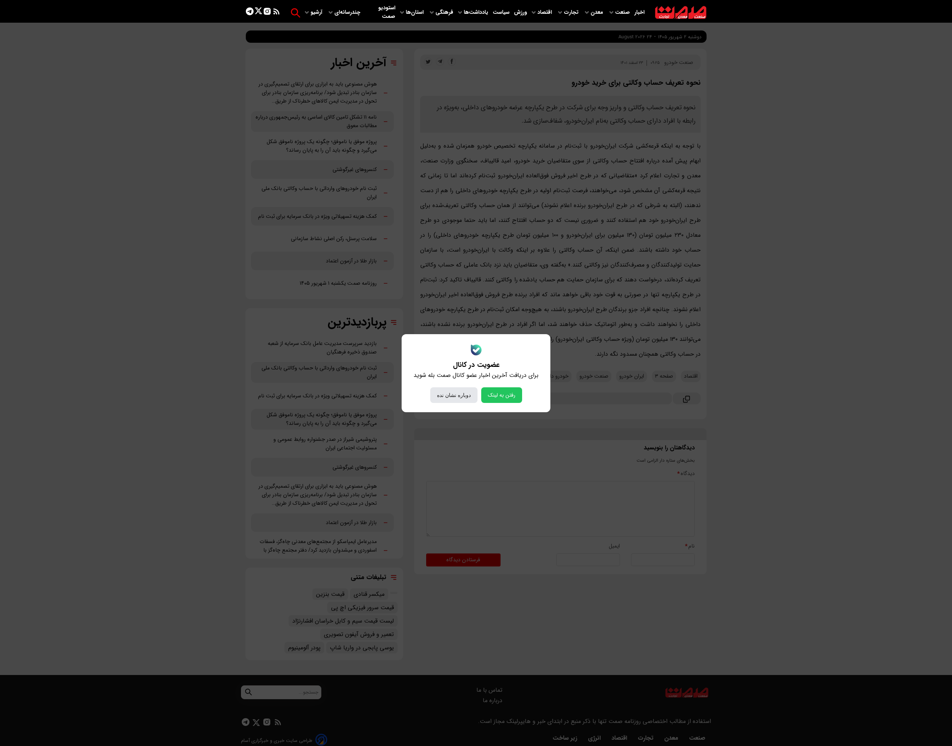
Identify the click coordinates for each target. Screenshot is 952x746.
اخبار (639, 12)
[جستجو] (295, 12)
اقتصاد (545, 12)
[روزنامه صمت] (681, 12)
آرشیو (317, 12)
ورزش (520, 12)
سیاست (502, 12)
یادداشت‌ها (477, 12)
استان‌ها (415, 12)
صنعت (623, 12)
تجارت (572, 12)
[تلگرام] (249, 13)
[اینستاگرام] (267, 13)
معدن (598, 12)
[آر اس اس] (276, 13)
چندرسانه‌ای (348, 12)
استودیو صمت (386, 12)
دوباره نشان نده (454, 395)
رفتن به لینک (501, 395)
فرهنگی (444, 12)
